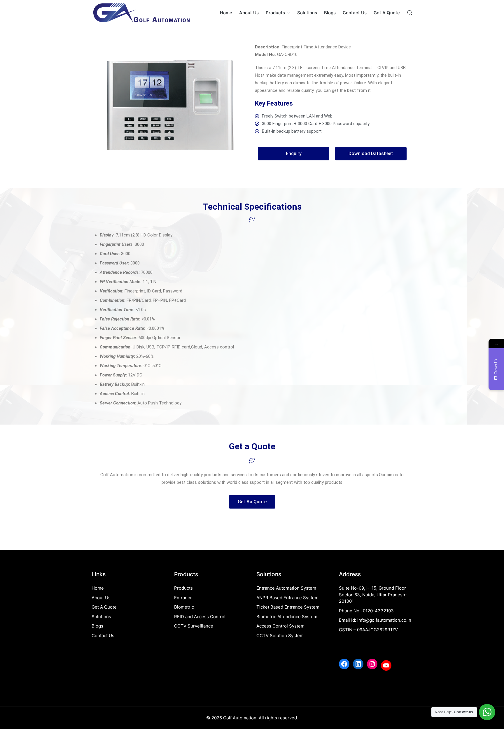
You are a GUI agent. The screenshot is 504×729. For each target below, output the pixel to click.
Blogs (97, 626)
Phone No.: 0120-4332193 (366, 611)
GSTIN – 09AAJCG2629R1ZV (368, 629)
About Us (101, 597)
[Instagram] (372, 664)
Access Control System (280, 626)
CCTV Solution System (280, 635)
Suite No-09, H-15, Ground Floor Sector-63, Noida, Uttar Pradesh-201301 (373, 594)
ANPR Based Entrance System (287, 597)
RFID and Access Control (199, 616)
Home (98, 588)
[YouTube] (386, 665)
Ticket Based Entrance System (287, 607)
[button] (293, 153)
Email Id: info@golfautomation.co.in (375, 620)
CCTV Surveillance (193, 626)
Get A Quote (104, 607)
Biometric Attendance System (286, 616)
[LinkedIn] (358, 664)
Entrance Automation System (286, 588)
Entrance (183, 597)
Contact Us (103, 635)
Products (183, 588)
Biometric (184, 607)
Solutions (101, 616)
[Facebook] (344, 664)
